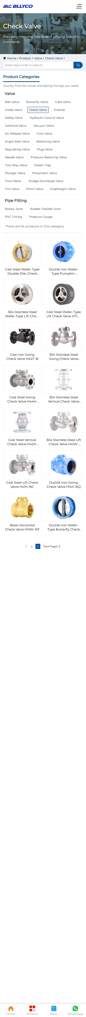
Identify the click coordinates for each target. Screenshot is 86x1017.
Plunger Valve (15, 173)
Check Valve (54, 58)
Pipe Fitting (16, 200)
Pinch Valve (34, 189)
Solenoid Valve (15, 126)
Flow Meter (13, 181)
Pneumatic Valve (44, 173)
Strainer (59, 110)
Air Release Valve (17, 133)
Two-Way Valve (16, 165)
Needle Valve (14, 157)
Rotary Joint (14, 209)
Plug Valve (44, 149)
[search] (78, 65)
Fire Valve (12, 189)
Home (11, 58)
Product (25, 58)
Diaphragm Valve (63, 189)
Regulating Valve (17, 149)
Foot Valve (44, 133)
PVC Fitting (13, 217)
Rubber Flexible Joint (45, 209)
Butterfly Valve (37, 102)
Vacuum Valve (43, 126)
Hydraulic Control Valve (47, 118)
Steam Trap (42, 165)
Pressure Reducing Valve (49, 157)
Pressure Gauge (40, 217)
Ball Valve (12, 102)
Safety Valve (14, 118)
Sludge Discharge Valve (46, 181)
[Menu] (80, 6)
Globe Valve (13, 110)
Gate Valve (63, 102)
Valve (38, 58)
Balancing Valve (48, 141)
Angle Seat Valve (17, 141)
